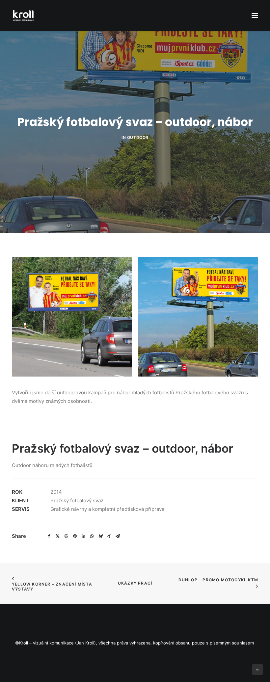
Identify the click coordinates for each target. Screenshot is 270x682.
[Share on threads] (66, 536)
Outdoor (137, 137)
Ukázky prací (135, 583)
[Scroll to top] (257, 669)
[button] (255, 15)
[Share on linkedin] (83, 536)
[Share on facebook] (49, 536)
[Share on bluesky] (100, 536)
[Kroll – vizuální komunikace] (23, 15)
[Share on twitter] (58, 536)
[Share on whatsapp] (92, 536)
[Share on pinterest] (75, 536)
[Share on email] (118, 536)
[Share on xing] (109, 536)
